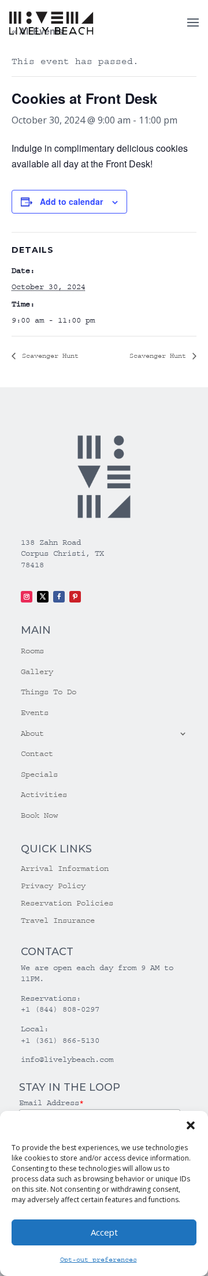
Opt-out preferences (98, 1259)
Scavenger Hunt (48, 356)
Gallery (37, 671)
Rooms (32, 651)
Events (35, 712)
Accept (104, 1232)
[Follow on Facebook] (59, 597)
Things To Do (48, 692)
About (32, 733)
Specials (39, 774)
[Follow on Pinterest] (75, 597)
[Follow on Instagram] (26, 597)
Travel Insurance (58, 920)
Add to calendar (71, 201)
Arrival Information (65, 869)
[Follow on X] (43, 597)
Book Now (39, 815)
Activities (44, 794)
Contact (37, 753)
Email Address (51, 1102)
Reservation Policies (67, 903)
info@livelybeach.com (67, 1059)
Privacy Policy (53, 886)
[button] (190, 1125)
